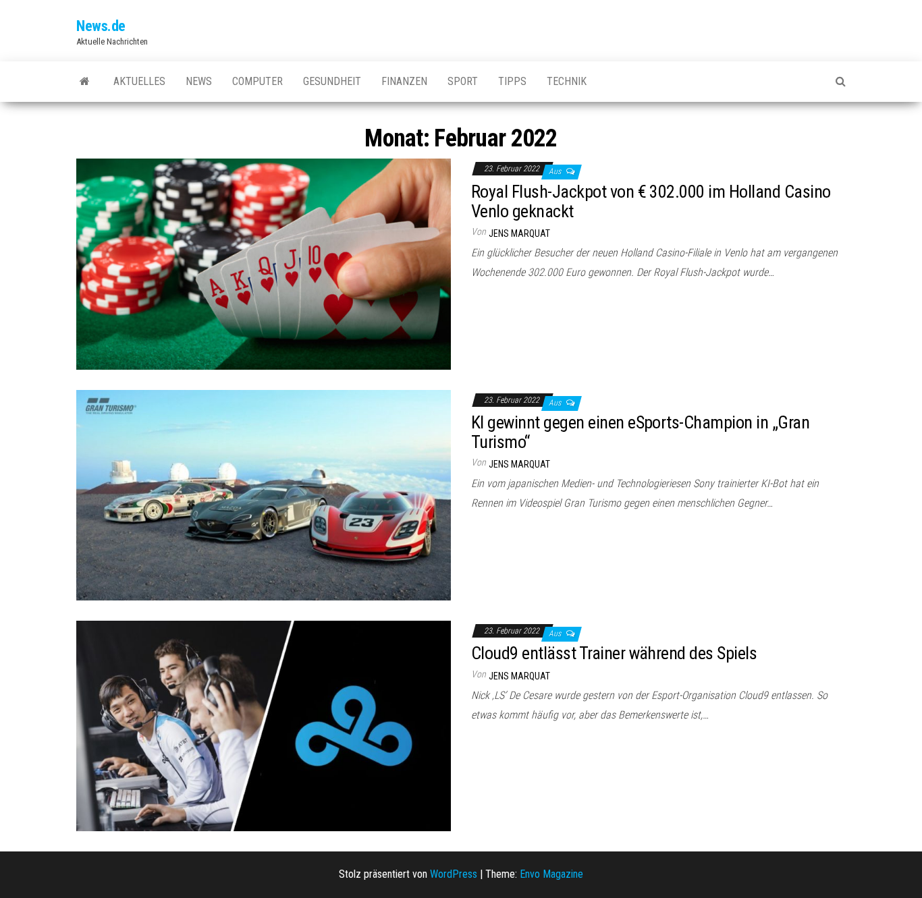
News (199, 81)
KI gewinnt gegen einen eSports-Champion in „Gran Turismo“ (640, 432)
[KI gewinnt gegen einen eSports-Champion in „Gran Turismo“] (263, 494)
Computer (257, 81)
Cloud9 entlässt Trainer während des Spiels (614, 653)
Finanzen (404, 81)
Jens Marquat (519, 233)
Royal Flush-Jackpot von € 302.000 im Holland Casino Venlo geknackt (650, 201)
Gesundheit (332, 81)
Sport (463, 81)
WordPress (453, 874)
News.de (101, 26)
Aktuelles (139, 81)
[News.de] (84, 81)
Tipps (512, 81)
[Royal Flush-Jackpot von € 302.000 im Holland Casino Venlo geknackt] (263, 263)
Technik (567, 81)
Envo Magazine (551, 874)
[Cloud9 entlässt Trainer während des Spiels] (263, 725)
